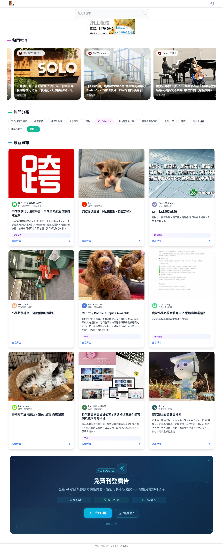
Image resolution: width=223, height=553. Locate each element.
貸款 (88, 121)
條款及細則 (111, 524)
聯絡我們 (105, 546)
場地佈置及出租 (126, 121)
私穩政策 (124, 546)
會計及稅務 (198, 121)
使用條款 (114, 546)
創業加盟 (169, 121)
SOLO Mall (104, 121)
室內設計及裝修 (19, 121)
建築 (183, 121)
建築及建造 (17, 129)
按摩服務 (38, 121)
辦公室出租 (56, 121)
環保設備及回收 (150, 121)
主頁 (97, 546)
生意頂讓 (73, 121)
